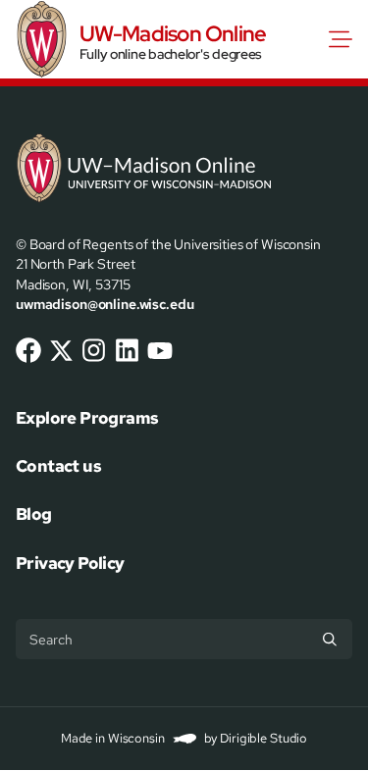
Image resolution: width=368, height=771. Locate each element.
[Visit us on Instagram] (94, 350)
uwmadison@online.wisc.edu (104, 303)
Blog (34, 514)
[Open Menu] (344, 39)
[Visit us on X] (62, 350)
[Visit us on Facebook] (28, 350)
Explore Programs (87, 418)
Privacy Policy (70, 563)
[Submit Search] (329, 638)
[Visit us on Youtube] (160, 350)
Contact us (58, 466)
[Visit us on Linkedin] (127, 350)
